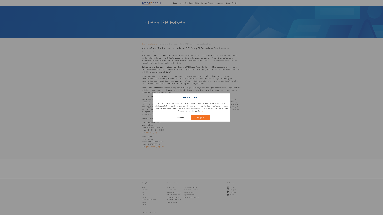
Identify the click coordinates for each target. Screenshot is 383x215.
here (203, 111)
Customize (181, 118)
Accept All (200, 118)
